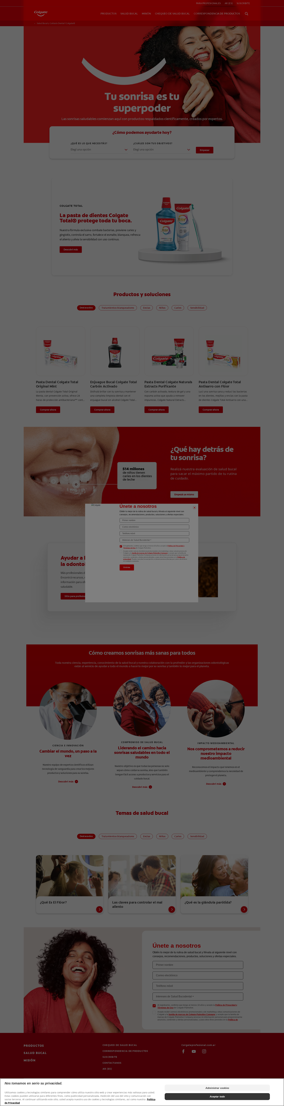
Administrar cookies (217, 1088)
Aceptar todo (217, 1096)
